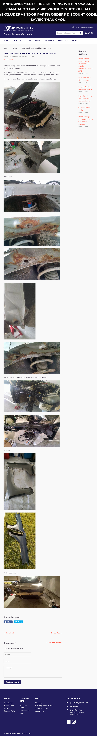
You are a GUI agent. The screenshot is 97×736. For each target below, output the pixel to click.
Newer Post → (56, 633)
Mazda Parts (9, 706)
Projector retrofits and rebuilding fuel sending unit (85, 98)
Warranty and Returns (44, 706)
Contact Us (39, 711)
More (74, 41)
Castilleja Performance (56, 41)
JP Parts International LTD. (20, 734)
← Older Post (9, 633)
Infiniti (38, 41)
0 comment (8, 59)
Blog (15, 48)
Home (6, 41)
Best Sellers (8, 703)
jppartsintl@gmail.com (79, 703)
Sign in (74, 27)
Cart (87, 33)
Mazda (28, 41)
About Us (16, 41)
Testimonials (25, 710)
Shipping (38, 703)
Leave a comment (54, 643)
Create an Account (86, 27)
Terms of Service (41, 708)
